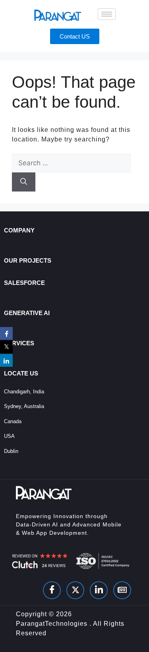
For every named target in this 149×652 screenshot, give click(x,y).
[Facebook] (52, 590)
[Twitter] (75, 590)
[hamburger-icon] (107, 14)
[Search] (23, 182)
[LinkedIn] (99, 590)
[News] (122, 590)
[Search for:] (71, 163)
